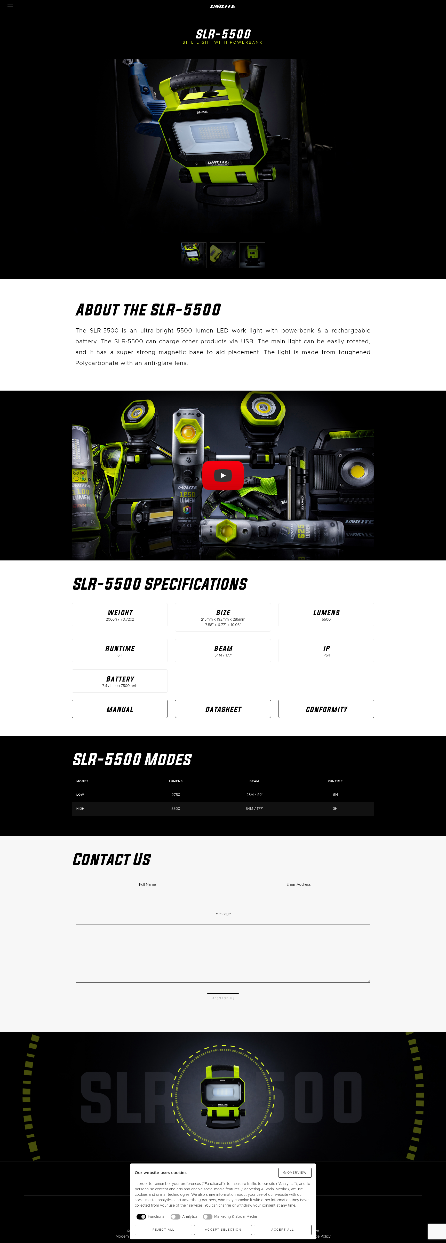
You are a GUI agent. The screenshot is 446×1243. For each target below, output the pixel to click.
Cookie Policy (319, 1236)
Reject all (163, 1229)
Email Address (298, 884)
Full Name (147, 884)
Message (223, 914)
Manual (119, 709)
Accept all (282, 1229)
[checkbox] (150, 1217)
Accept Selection (223, 1229)
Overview (297, 1172)
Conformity (326, 709)
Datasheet (223, 709)
